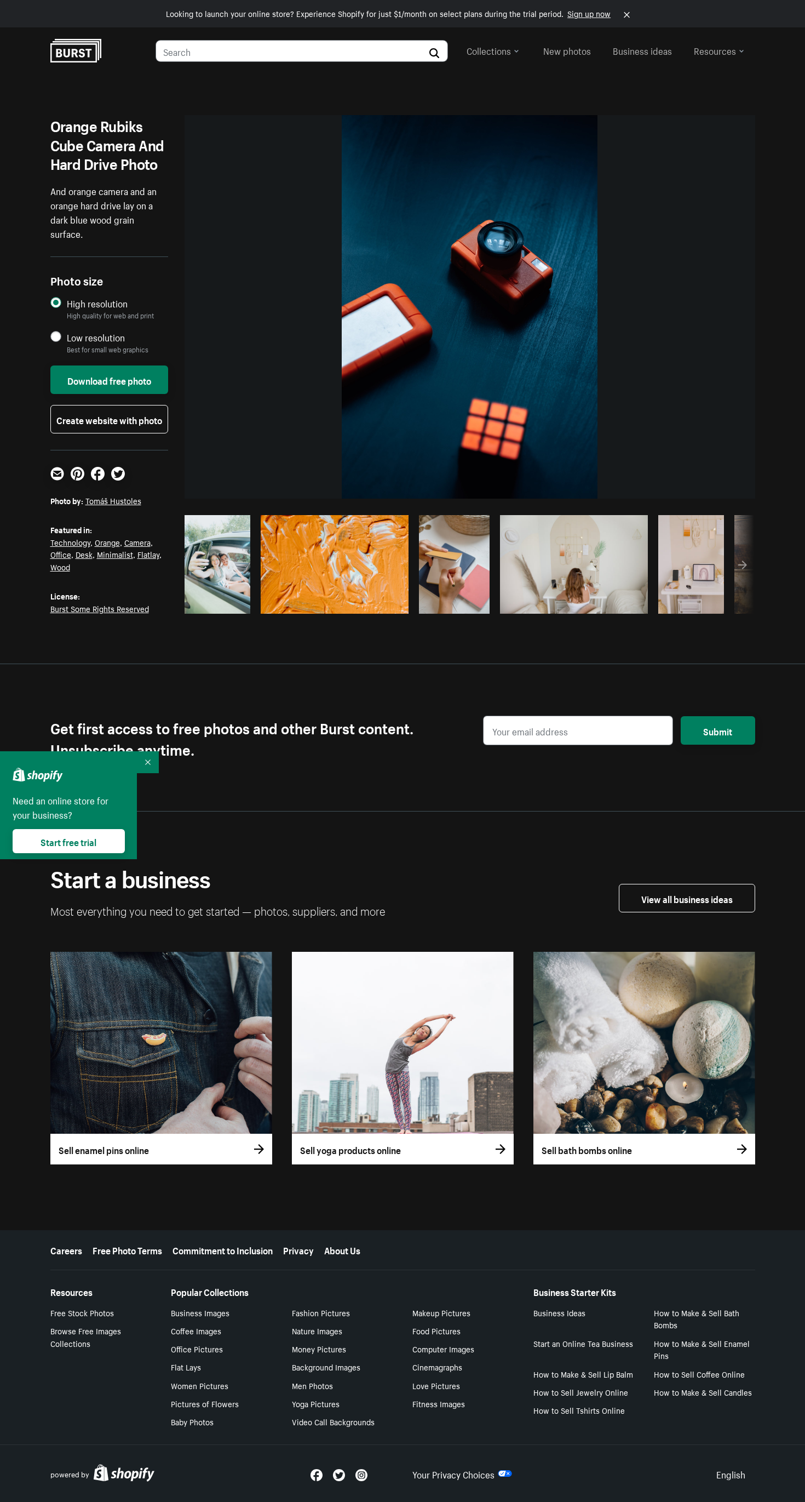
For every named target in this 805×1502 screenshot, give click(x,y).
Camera (137, 542)
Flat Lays (186, 1367)
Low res (221, 602)
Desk (84, 554)
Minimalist (115, 554)
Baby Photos (192, 1421)
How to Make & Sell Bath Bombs (696, 1318)
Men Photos (312, 1385)
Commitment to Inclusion (223, 1249)
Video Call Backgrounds (333, 1421)
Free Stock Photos (82, 1312)
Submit (717, 730)
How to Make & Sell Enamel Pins (702, 1349)
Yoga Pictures (316, 1403)
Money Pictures (319, 1349)
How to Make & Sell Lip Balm (583, 1374)
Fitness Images (438, 1403)
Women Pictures (199, 1385)
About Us (342, 1249)
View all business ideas (687, 898)
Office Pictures (197, 1349)
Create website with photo (109, 419)
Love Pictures (436, 1385)
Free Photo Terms (127, 1249)
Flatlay (148, 554)
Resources (715, 50)
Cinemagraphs (437, 1367)
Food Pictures (436, 1330)
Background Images (326, 1367)
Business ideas (642, 50)
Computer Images (443, 1349)
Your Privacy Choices (453, 1473)
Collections (489, 50)
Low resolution (96, 337)
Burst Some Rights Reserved (99, 608)
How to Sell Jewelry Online (580, 1392)
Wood (60, 567)
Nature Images (317, 1330)
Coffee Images (196, 1330)
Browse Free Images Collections (85, 1336)
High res (332, 602)
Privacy (298, 1249)
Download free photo (109, 380)
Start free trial (68, 841)
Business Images (200, 1312)
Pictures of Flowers (205, 1403)
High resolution (97, 303)
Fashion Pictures (321, 1312)
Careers (66, 1249)
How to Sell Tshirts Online (579, 1410)
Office (60, 554)
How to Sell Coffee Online (699, 1374)
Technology (70, 542)
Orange (107, 542)
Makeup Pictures (441, 1312)
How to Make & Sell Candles (703, 1392)
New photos (567, 50)
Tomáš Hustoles (113, 500)
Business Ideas (559, 1312)
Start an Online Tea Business (583, 1343)
